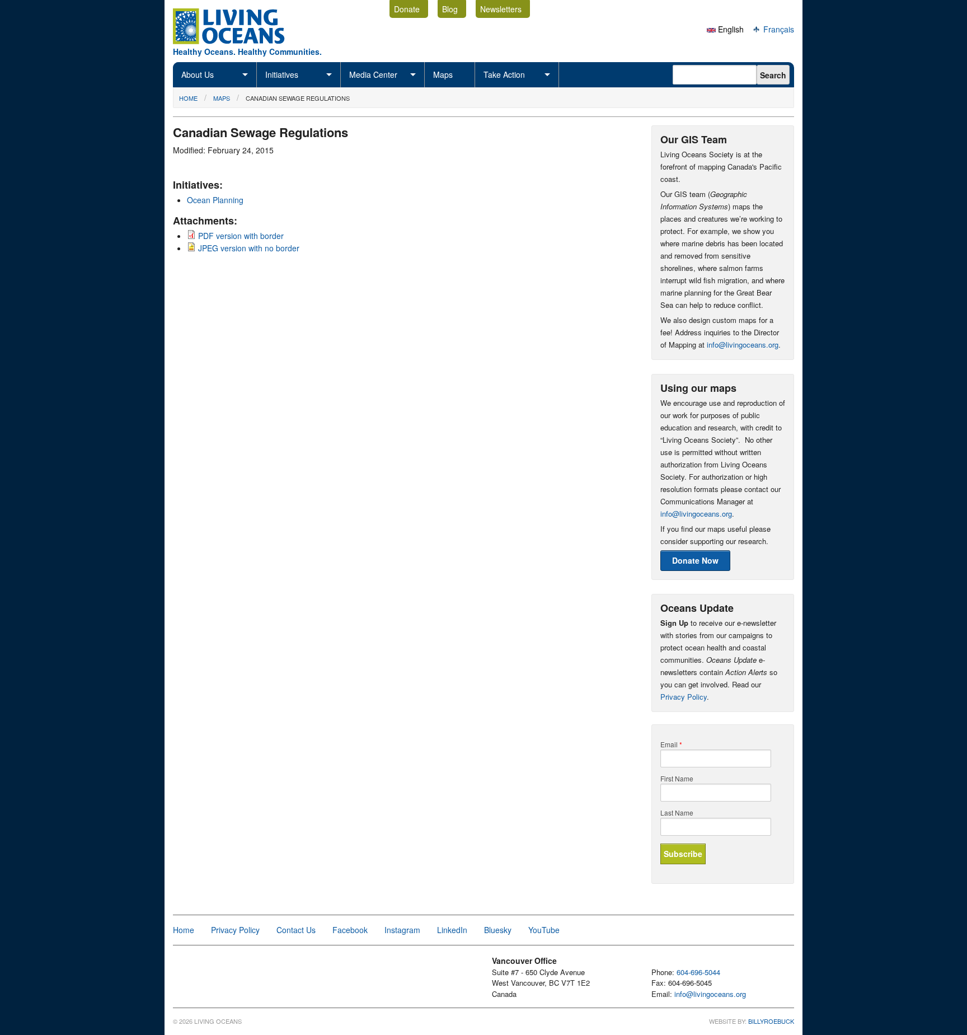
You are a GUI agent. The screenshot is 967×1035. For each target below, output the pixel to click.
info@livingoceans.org (742, 344)
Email (671, 744)
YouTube (544, 929)
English (730, 29)
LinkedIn (452, 929)
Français (777, 29)
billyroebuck (771, 1021)
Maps (443, 74)
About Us (197, 74)
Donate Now (695, 560)
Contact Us (296, 929)
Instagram (402, 929)
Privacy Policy (683, 696)
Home (188, 97)
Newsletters (501, 9)
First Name (676, 778)
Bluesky (497, 929)
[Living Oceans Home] (239, 40)
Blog (450, 9)
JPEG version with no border (248, 248)
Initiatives (281, 74)
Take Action (504, 74)
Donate (407, 9)
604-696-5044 (698, 972)
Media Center (373, 74)
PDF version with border (241, 235)
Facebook (350, 929)
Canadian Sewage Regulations (298, 97)
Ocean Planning (215, 199)
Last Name (676, 812)
